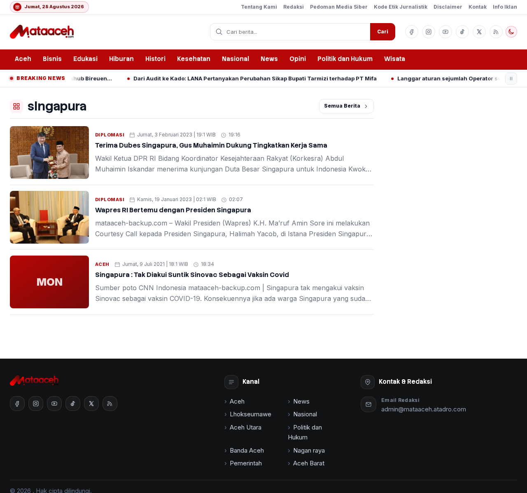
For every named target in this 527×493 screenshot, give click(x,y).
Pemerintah (246, 463)
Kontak (478, 7)
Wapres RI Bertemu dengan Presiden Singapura (173, 210)
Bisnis (52, 59)
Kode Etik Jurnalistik (400, 7)
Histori (155, 59)
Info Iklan (505, 7)
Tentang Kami (259, 7)
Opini (297, 59)
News (269, 59)
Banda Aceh (247, 450)
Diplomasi (109, 135)
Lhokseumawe (250, 414)
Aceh (23, 59)
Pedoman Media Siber (339, 7)
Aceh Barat (308, 463)
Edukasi (85, 59)
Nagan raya (309, 450)
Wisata (394, 59)
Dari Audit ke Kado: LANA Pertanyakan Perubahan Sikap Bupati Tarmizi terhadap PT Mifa (243, 78)
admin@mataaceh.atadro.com (423, 409)
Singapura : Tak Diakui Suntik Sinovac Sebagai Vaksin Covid (192, 274)
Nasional (235, 59)
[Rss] (496, 31)
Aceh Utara (245, 427)
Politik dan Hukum (345, 59)
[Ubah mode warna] (511, 32)
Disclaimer (448, 7)
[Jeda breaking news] (511, 79)
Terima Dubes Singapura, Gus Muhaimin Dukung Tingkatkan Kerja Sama (211, 145)
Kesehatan (193, 59)
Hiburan (121, 59)
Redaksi (293, 7)
